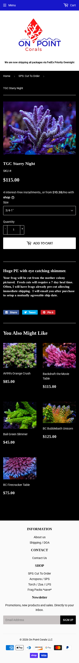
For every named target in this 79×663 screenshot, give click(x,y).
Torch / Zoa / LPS (39, 584)
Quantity (9, 221)
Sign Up (68, 620)
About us (40, 537)
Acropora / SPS (39, 579)
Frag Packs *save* (40, 589)
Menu (12, 5)
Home (6, 76)
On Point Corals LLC (40, 639)
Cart (73, 5)
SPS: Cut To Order (29, 76)
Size (5, 202)
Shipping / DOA (40, 542)
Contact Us (39, 558)
